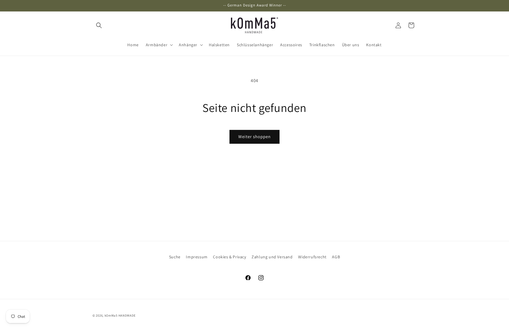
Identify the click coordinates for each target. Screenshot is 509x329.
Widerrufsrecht (312, 256)
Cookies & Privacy (229, 256)
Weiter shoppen (254, 136)
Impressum (196, 256)
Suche (175, 256)
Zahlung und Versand (272, 256)
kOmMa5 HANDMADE (120, 315)
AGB (336, 256)
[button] (98, 25)
